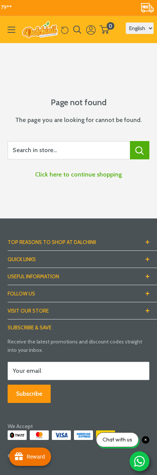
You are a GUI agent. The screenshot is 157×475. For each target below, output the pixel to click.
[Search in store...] (139, 150)
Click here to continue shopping (78, 174)
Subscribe (29, 393)
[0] (104, 29)
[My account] (91, 30)
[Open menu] (11, 30)
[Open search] (77, 30)
